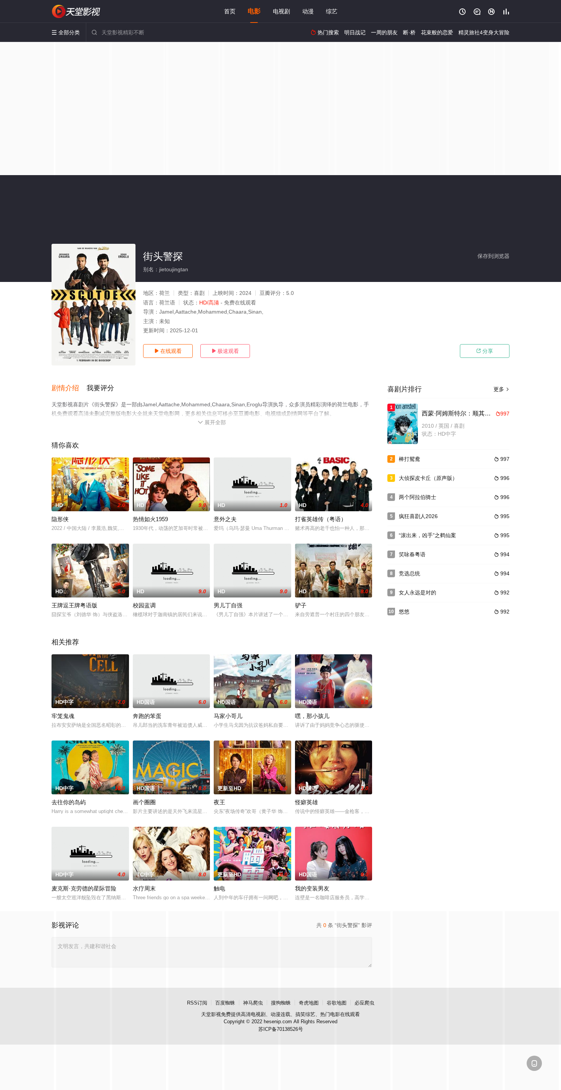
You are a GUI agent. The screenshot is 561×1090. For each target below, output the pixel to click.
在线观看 (168, 351)
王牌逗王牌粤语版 (74, 605)
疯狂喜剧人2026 (418, 516)
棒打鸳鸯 (409, 459)
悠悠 (404, 612)
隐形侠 (60, 519)
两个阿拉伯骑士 (417, 497)
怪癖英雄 (306, 802)
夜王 (219, 802)
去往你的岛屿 (69, 802)
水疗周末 (144, 888)
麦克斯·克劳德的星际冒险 (84, 888)
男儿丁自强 (228, 605)
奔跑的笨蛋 (147, 716)
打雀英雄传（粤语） (321, 519)
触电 (219, 888)
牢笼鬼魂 (63, 716)
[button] (69, 388)
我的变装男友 (312, 888)
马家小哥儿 (228, 716)
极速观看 (225, 351)
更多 (501, 389)
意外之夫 (225, 519)
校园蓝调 (144, 605)
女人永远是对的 (417, 592)
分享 (484, 351)
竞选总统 (409, 573)
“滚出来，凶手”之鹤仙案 (427, 535)
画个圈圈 (144, 802)
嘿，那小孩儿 (312, 716)
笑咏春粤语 (412, 554)
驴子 (300, 605)
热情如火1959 (150, 519)
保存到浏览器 (493, 256)
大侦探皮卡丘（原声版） (428, 478)
